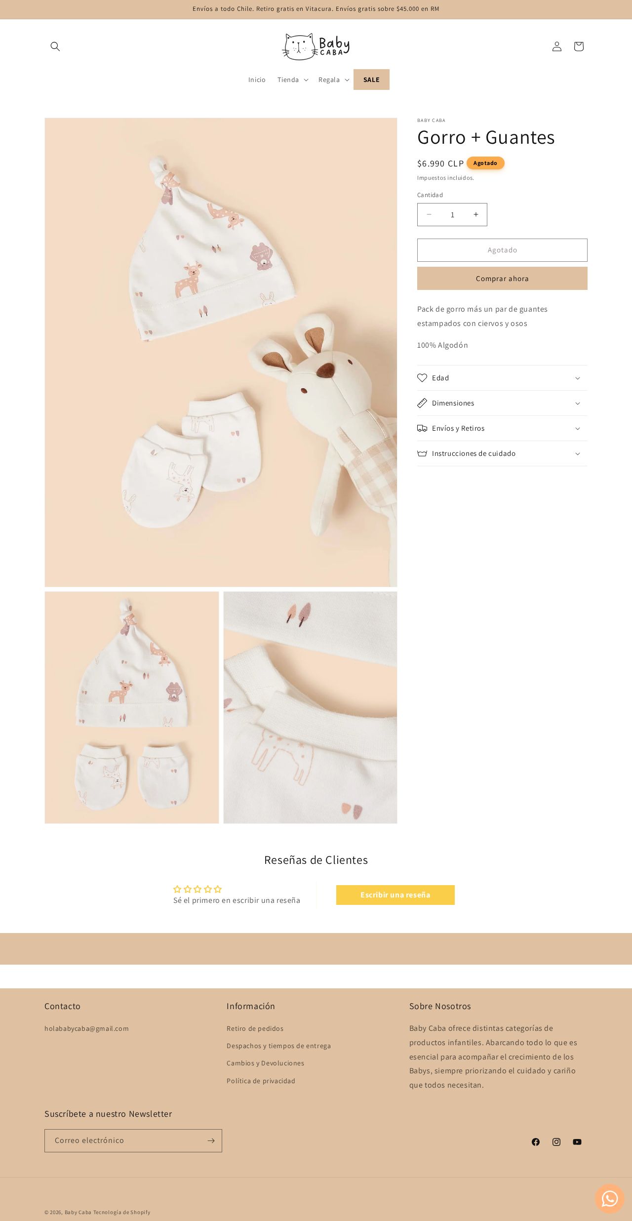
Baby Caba (78, 1212)
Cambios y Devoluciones (265, 1063)
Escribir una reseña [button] (395, 894)
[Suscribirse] (211, 1140)
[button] (55, 46)
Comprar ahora (502, 278)
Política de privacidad (261, 1080)
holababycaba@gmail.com (86, 1028)
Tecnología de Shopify (122, 1212)
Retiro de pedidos (255, 1028)
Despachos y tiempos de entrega (279, 1046)
